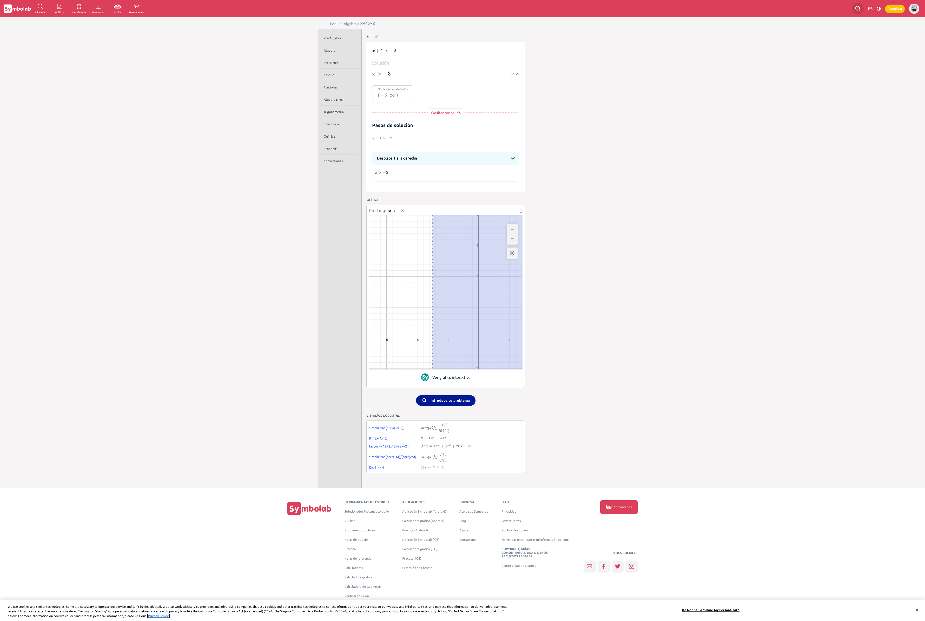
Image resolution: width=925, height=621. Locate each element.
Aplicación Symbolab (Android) (424, 511)
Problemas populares (359, 530)
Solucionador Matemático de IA (366, 511)
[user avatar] (914, 9)
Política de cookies (515, 530)
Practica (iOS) (411, 558)
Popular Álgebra (343, 24)
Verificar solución (356, 596)
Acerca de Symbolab (473, 511)
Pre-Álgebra (332, 38)
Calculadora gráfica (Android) (423, 521)
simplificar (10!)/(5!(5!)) (387, 428)
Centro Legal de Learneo (519, 566)
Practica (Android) (415, 530)
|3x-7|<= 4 (376, 467)
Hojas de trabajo (356, 539)
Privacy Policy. (158, 616)
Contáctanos (468, 539)
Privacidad (509, 511)
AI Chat (349, 521)
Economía (330, 148)
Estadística (331, 124)
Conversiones (333, 161)
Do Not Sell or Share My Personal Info (711, 609)
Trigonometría (334, 112)
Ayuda (463, 530)
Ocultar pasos (442, 113)
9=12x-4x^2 (378, 438)
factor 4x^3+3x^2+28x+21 (389, 446)
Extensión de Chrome (417, 568)
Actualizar (894, 9)
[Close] (917, 610)
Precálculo (331, 62)
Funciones (331, 87)
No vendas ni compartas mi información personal (536, 539)
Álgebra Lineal (334, 99)
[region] (462, 610)
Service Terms (511, 521)
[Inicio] (309, 508)
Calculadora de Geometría (363, 586)
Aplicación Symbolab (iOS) (420, 539)
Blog (462, 521)
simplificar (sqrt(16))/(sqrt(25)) (392, 457)
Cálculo (329, 75)
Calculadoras (353, 568)
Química (329, 136)
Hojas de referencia (358, 558)
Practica (350, 549)
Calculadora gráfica (358, 577)
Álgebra (329, 50)
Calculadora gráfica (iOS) (419, 549)
